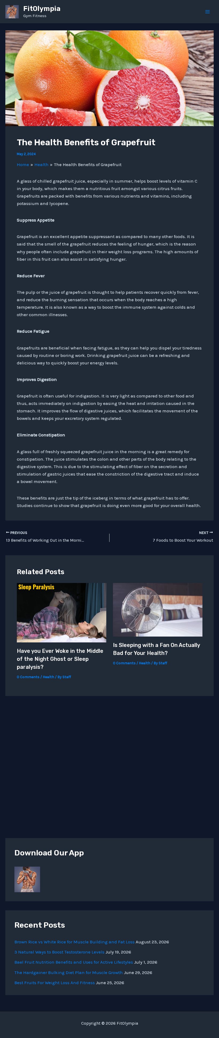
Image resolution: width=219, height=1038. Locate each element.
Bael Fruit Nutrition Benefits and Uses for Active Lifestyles (73, 962)
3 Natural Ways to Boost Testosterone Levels (59, 952)
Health (48, 677)
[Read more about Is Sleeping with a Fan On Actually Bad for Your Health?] (157, 609)
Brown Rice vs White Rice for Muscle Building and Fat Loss (74, 941)
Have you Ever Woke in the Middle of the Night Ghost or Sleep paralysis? (60, 659)
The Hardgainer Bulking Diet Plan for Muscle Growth (68, 972)
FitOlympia (42, 9)
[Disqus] (109, 762)
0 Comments (28, 677)
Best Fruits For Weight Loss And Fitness (54, 982)
